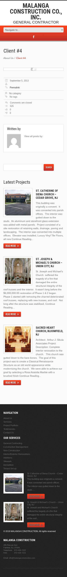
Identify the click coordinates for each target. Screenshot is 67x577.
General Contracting (12, 443)
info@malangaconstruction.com (22, 558)
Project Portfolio (10, 425)
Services (7, 422)
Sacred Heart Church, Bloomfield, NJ (49, 331)
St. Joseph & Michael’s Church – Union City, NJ (49, 262)
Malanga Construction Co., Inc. (36, 11)
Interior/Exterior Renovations (16, 454)
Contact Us (8, 433)
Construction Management (15, 447)
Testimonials (9, 429)
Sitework (7, 461)
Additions (7, 458)
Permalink (15, 87)
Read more (10, 245)
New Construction (11, 450)
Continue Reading (21, 239)
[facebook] (33, 37)
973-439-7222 (20, 550)
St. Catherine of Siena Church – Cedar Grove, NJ (47, 194)
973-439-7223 (20, 553)
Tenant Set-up (9, 468)
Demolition (8, 465)
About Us (8, 58)
